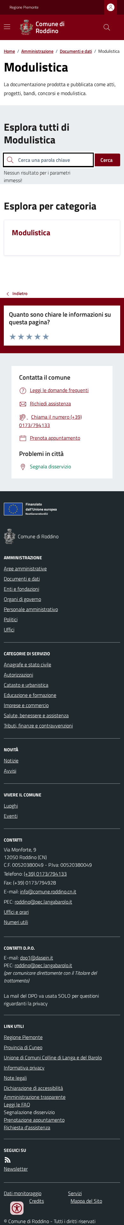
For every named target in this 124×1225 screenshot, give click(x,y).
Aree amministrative (25, 568)
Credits (36, 1201)
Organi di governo (22, 599)
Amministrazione (37, 51)
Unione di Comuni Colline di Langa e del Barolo (53, 1057)
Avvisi (10, 770)
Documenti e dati (76, 51)
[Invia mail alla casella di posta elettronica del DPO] (36, 957)
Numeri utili (16, 922)
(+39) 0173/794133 (45, 873)
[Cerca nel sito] (104, 27)
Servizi (75, 1193)
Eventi (10, 816)
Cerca (106, 160)
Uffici (9, 629)
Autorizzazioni (18, 674)
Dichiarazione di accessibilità (33, 1088)
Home (9, 51)
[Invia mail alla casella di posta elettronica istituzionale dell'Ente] (48, 891)
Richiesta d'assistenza (27, 1127)
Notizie (11, 760)
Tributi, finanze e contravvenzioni (38, 725)
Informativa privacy (24, 1067)
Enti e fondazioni (21, 589)
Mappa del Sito (86, 1201)
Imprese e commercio (26, 705)
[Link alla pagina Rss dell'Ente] (7, 1160)
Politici (10, 619)
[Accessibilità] (17, 1208)
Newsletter (16, 1169)
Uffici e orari (16, 912)
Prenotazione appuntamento (34, 1120)
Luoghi (11, 805)
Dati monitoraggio (22, 1193)
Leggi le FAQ (17, 1104)
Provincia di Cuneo (23, 1047)
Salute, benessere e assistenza (36, 715)
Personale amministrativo (31, 609)
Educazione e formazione (30, 695)
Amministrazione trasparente (34, 1097)
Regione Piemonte (24, 7)
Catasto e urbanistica (26, 685)
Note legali (15, 1078)
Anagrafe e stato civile (27, 664)
